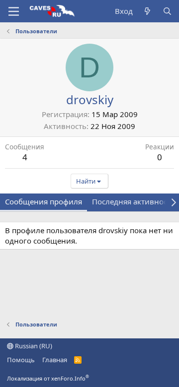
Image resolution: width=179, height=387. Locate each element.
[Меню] (13, 11)
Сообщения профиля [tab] (43, 201)
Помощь (21, 359)
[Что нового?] (147, 11)
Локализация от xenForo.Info (48, 378)
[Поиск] (167, 11)
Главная (54, 359)
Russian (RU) (32, 345)
